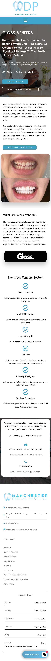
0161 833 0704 (25, 466)
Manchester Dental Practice (25, 15)
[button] (25, 20)
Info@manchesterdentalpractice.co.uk (25, 449)
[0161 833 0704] (25, 462)
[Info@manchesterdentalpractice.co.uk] (25, 445)
